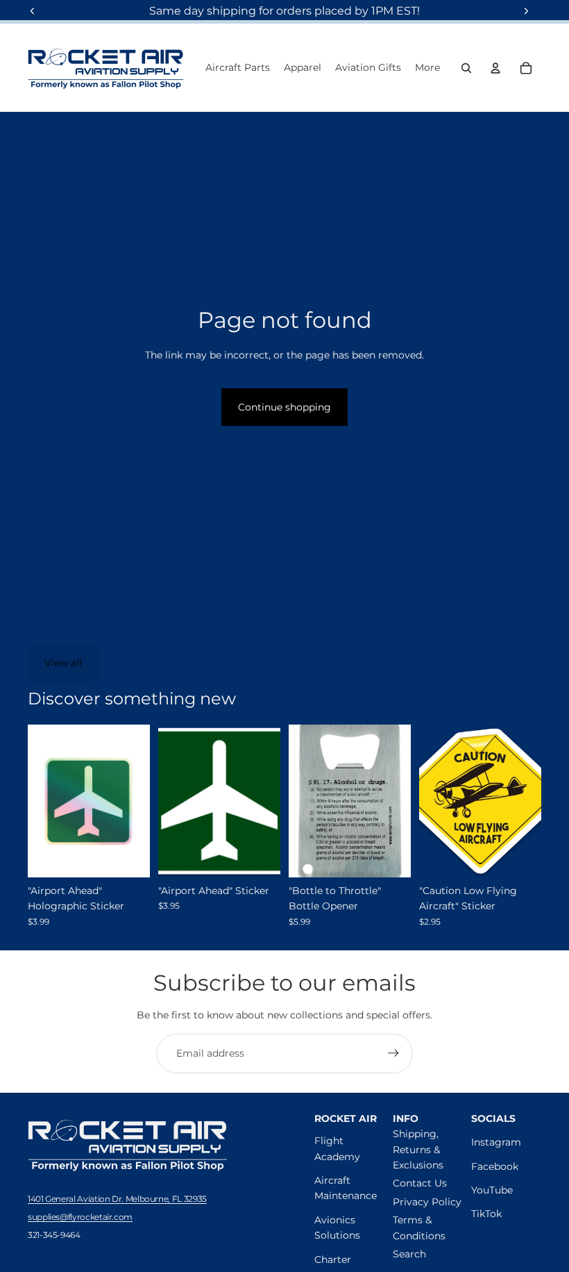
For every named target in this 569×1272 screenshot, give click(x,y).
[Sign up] (393, 1053)
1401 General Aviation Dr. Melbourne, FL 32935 (117, 1198)
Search (409, 1254)
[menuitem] (427, 68)
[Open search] (466, 68)
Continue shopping (284, 407)
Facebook (494, 1166)
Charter (332, 1259)
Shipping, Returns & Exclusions (418, 1149)
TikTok (486, 1213)
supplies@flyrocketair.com (80, 1217)
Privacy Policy (427, 1202)
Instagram (496, 1142)
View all (63, 662)
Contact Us (420, 1183)
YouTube (492, 1190)
